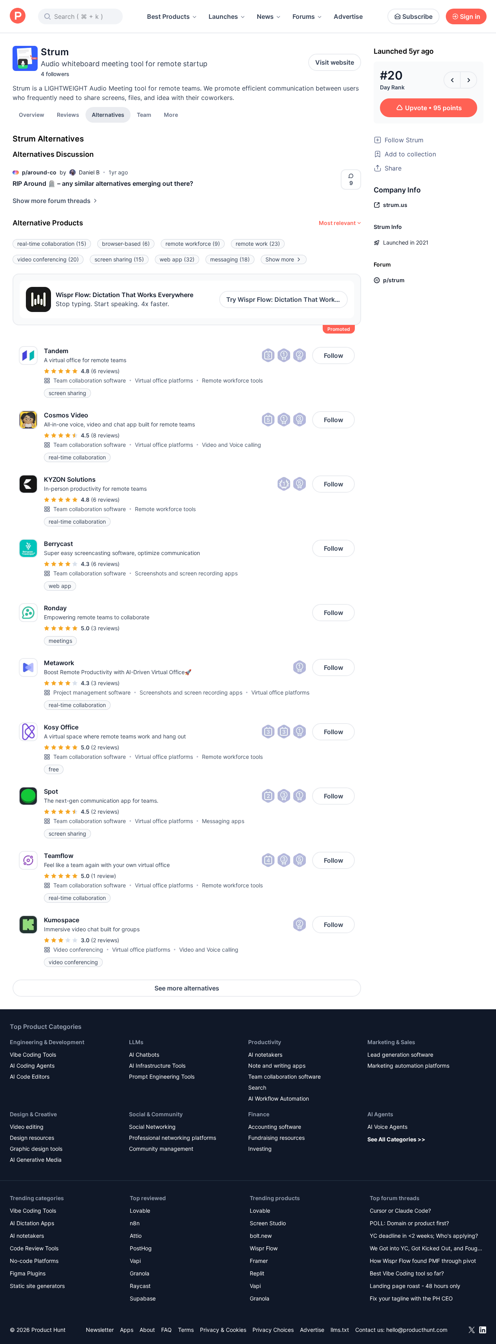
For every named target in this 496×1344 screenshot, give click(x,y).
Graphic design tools (36, 1148)
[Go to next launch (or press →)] (468, 80)
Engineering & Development (47, 1042)
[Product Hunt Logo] (17, 16)
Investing (260, 1148)
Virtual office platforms (164, 380)
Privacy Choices (273, 1329)
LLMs (136, 1042)
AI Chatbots (144, 1054)
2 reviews (105, 747)
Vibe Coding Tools (33, 1054)
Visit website (334, 62)
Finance (258, 1114)
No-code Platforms (34, 1260)
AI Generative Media (36, 1159)
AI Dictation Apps (32, 1223)
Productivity (264, 1042)
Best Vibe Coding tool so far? (407, 1273)
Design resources (32, 1137)
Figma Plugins (27, 1273)
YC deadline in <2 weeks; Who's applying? (424, 1235)
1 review (103, 875)
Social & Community (156, 1114)
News (265, 16)
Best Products (168, 16)
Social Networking (152, 1126)
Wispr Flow (264, 1248)
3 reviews (105, 628)
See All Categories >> (396, 1139)
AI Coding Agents (32, 1065)
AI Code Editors (29, 1076)
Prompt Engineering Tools (161, 1076)
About (147, 1329)
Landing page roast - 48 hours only (415, 1285)
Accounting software (274, 1126)
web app (177, 259)
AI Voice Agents (387, 1126)
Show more (279, 259)
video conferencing (48, 259)
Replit (257, 1273)
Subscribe (417, 16)
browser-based (126, 243)
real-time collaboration (51, 243)
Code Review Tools (34, 1248)
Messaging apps (223, 821)
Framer (259, 1260)
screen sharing (119, 259)
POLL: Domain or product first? (409, 1223)
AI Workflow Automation (278, 1098)
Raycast (140, 1285)
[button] (171, 114)
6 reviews (105, 371)
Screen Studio (268, 1223)
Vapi (135, 1260)
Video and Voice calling (231, 444)
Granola (139, 1273)
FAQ (166, 1329)
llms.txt (340, 1329)
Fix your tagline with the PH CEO (411, 1298)
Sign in (470, 16)
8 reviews (105, 435)
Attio (136, 1235)
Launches (223, 16)
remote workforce (192, 243)
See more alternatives (186, 988)
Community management (161, 1148)
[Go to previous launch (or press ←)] (452, 80)
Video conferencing (78, 949)
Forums (304, 16)
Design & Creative (33, 1114)
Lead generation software (400, 1054)
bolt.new (261, 1235)
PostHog (141, 1248)
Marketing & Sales (391, 1042)
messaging (230, 259)
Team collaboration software (89, 380)
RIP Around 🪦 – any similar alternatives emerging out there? (103, 183)
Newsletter (100, 1329)
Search (257, 1087)
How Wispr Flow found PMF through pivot (423, 1260)
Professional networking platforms (172, 1137)
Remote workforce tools (232, 380)
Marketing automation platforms (408, 1065)
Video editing (27, 1126)
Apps (126, 1329)
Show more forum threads (52, 201)
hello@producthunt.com (416, 1329)
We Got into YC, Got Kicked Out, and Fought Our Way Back (426, 1249)
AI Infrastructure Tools (157, 1065)
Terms (186, 1329)
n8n (135, 1223)
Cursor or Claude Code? (400, 1210)
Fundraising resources (276, 1137)
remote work (258, 243)
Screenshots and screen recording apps (186, 573)
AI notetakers (265, 1054)
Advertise (348, 16)
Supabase (143, 1298)
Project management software (92, 692)
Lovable (140, 1210)
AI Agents (380, 1114)
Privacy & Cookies (223, 1329)
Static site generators (37, 1285)
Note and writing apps (276, 1065)
